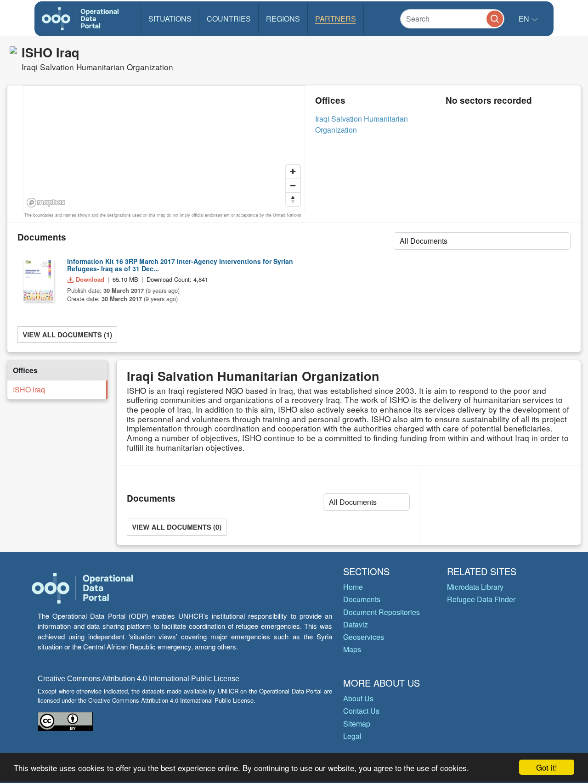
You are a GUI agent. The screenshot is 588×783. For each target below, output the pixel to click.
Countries (229, 18)
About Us (358, 698)
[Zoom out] (293, 185)
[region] (164, 149)
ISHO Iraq (29, 389)
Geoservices (363, 637)
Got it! (546, 767)
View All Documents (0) (176, 527)
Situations (170, 18)
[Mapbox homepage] (46, 202)
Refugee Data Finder (481, 599)
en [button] (525, 18)
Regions (283, 18)
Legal (352, 736)
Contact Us (361, 710)
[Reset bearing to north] (293, 199)
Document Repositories (381, 612)
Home (353, 587)
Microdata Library (475, 587)
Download (90, 279)
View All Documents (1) (67, 335)
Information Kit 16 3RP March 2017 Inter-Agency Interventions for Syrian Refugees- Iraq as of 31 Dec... (180, 265)
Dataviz (355, 624)
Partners (335, 18)
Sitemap (356, 723)
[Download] (38, 279)
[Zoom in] (293, 172)
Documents (361, 599)
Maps (352, 649)
